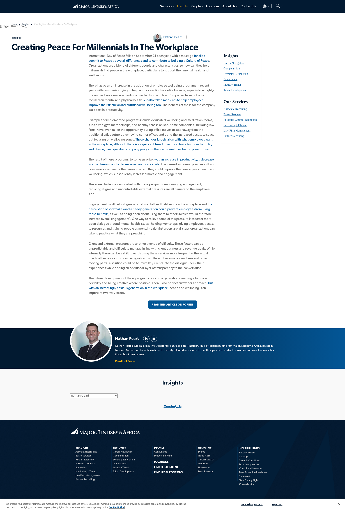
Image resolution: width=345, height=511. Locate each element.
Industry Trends (232, 84)
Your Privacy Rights (249, 480)
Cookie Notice (246, 484)
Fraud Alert (204, 455)
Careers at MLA (206, 459)
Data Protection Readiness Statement (253, 474)
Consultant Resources (251, 468)
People (196, 6)
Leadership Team (163, 455)
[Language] (263, 6)
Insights (182, 6)
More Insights (172, 406)
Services (166, 6)
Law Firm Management (237, 130)
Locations (212, 6)
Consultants (160, 451)
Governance (230, 79)
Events (201, 451)
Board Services (232, 114)
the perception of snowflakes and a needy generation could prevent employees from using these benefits (150, 209)
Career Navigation (234, 63)
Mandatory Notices (249, 464)
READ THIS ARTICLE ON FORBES (172, 304)
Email (154, 339)
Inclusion (203, 463)
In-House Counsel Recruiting (240, 119)
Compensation (232, 68)
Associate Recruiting (235, 108)
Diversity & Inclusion (236, 73)
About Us (228, 6)
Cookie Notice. (117, 507)
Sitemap (243, 456)
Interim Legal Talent (235, 125)
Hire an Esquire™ (84, 459)
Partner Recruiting (234, 135)
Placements (204, 467)
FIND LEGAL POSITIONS (168, 472)
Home (95, 4)
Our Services (235, 101)
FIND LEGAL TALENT (166, 467)
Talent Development (235, 90)
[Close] (339, 504)
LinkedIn (146, 339)
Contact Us (248, 6)
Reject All (277, 504)
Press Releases (205, 471)
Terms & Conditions (249, 460)
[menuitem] (166, 6)
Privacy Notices (247, 452)
